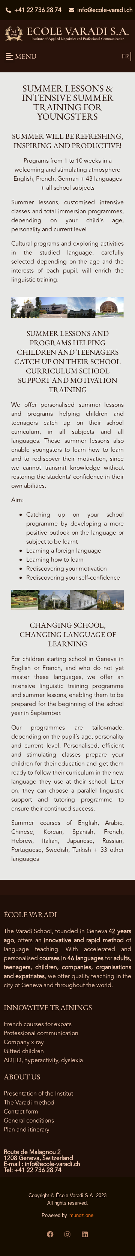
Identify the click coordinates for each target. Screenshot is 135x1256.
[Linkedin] (85, 1234)
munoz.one (81, 1215)
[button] (9, 56)
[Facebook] (50, 1234)
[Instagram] (67, 1234)
